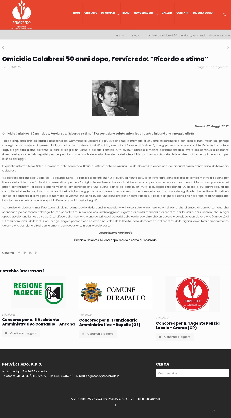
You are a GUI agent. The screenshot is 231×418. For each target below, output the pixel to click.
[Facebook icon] (115, 405)
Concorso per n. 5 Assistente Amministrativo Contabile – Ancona (38, 322)
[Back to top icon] (213, 410)
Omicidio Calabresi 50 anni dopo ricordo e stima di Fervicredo (115, 240)
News (136, 35)
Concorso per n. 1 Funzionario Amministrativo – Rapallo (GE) (109, 322)
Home (120, 35)
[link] (110, 28)
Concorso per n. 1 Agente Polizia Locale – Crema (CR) (188, 325)
